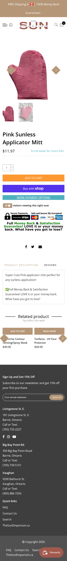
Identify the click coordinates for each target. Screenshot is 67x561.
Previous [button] (11, 70)
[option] (33, 70)
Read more (49, 331)
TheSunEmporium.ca (16, 525)
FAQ (5, 507)
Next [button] (56, 70)
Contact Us (10, 513)
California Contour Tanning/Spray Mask (15, 340)
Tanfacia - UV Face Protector (45, 340)
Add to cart (17, 331)
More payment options (33, 197)
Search (7, 519)
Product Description (21, 265)
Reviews (50, 265)
